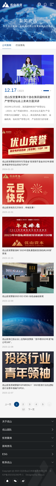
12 (23, 409)
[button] (41, 90)
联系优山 (7, 462)
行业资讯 (20, 45)
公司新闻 (6, 45)
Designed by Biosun (35, 475)
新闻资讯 (7, 446)
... (49, 404)
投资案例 (7, 438)
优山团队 (7, 429)
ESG (4, 454)
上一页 (8, 404)
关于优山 (7, 421)
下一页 (31, 409)
